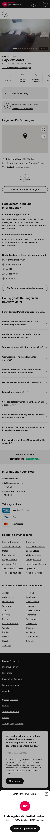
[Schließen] (46, 793)
